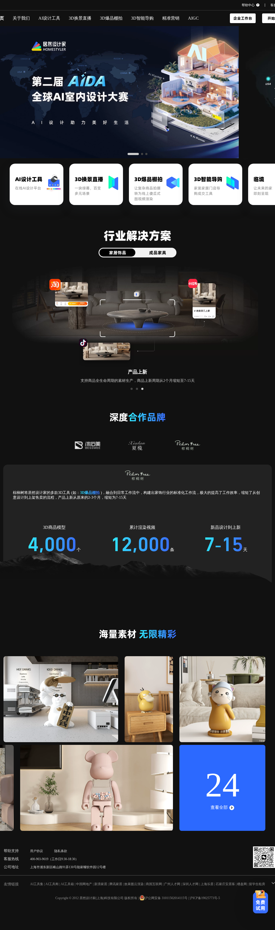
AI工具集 (36, 884)
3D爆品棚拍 (111, 18)
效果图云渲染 (134, 884)
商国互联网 (154, 884)
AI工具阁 (52, 884)
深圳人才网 (190, 884)
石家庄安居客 (225, 884)
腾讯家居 (115, 884)
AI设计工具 (49, 18)
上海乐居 (207, 884)
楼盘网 (242, 884)
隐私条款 (60, 851)
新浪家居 (100, 884)
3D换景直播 (80, 18)
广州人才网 (172, 884)
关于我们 (21, 18)
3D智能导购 (142, 18)
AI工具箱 (67, 884)
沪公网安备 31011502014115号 (166, 898)
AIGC (193, 18)
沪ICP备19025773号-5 (205, 898)
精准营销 (170, 18)
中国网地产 (84, 884)
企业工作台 (242, 18)
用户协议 (36, 851)
